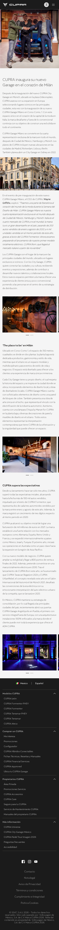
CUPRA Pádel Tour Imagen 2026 (20, 837)
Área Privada (10, 784)
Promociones (10, 741)
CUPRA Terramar (12, 718)
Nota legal (29, 877)
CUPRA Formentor (13, 708)
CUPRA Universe (12, 827)
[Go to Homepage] (14, 4)
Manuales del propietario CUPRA (20, 814)
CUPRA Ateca (10, 723)
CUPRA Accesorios (13, 794)
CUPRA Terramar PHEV (15, 713)
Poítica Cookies (29, 902)
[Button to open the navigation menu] (53, 5)
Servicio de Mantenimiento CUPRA (21, 809)
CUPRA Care (10, 799)
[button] (29, 314)
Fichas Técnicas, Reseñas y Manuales (22, 756)
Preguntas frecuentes (14, 842)
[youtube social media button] (36, 862)
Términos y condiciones (29, 890)
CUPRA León (10, 698)
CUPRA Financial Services (16, 761)
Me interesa (9, 736)
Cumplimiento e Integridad (29, 896)
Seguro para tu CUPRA (15, 804)
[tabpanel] (29, 314)
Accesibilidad (10, 847)
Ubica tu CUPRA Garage (16, 771)
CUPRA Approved (13, 766)
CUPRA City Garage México (17, 832)
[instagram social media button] (29, 862)
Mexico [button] (24, 683)
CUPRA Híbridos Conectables (18, 751)
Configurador (10, 746)
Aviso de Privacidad (30, 884)
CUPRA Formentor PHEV (16, 703)
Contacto (29, 871)
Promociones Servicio (15, 789)
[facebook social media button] (23, 862)
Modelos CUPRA (11, 693)
